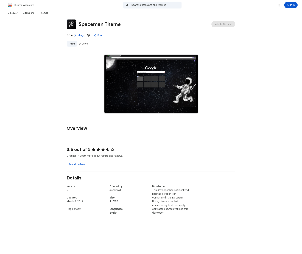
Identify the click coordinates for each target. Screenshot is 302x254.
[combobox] (156, 5)
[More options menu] (272, 5)
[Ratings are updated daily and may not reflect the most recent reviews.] (88, 35)
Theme (72, 43)
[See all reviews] (77, 164)
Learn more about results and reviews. (101, 155)
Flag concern (74, 209)
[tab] (12, 13)
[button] (279, 5)
